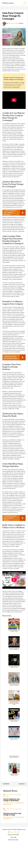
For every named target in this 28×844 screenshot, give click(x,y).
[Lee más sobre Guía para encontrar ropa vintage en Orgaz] (14, 809)
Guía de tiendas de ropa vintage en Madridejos (11, 799)
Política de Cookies (13, 840)
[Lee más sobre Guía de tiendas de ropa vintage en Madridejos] (14, 795)
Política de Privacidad (13, 834)
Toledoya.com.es (8, 3)
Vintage (16, 803)
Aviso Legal (13, 837)
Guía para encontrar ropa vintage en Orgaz (12, 814)
